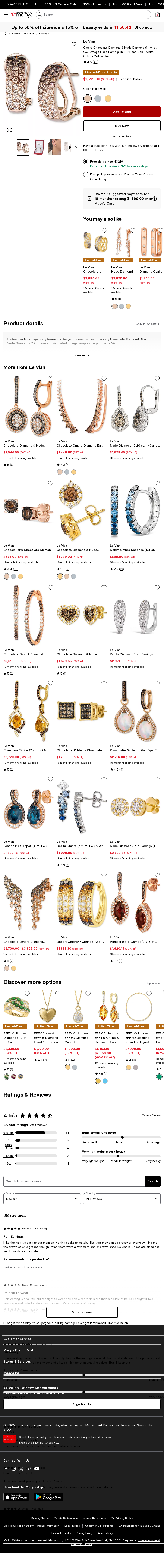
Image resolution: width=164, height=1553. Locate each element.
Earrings (44, 33)
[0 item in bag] (158, 15)
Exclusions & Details (31, 1442)
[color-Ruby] (13, 1076)
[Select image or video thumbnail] (23, 147)
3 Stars (9, 1148)
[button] (42, 97)
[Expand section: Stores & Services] (82, 1361)
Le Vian (89, 41)
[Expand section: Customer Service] (82, 1338)
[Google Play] (48, 1497)
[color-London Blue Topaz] (105, 1081)
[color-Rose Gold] (114, 306)
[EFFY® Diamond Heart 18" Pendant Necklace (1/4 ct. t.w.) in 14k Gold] (47, 1007)
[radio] (114, 306)
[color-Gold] (67, 1067)
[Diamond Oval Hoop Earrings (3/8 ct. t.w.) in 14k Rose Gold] (151, 242)
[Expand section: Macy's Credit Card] (82, 1350)
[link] (95, 279)
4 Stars (8, 1140)
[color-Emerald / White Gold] (159, 1076)
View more (82, 355)
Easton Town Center (138, 174)
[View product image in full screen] (9, 130)
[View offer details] (122, 198)
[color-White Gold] (121, 306)
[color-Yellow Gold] (128, 306)
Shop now (143, 27)
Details (138, 79)
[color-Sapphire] (20, 1076)
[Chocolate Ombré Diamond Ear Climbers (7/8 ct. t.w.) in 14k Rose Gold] (82, 406)
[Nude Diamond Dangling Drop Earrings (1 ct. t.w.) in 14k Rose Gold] (123, 242)
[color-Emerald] (6, 1076)
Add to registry (122, 136)
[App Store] (16, 1497)
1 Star (8, 1163)
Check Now (52, 1442)
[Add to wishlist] (74, 44)
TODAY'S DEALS (16, 4)
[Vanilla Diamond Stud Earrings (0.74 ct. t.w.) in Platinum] (135, 615)
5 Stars (8, 1132)
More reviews (82, 1312)
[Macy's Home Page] (21, 15)
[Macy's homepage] (5, 33)
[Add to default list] (104, 230)
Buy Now (122, 125)
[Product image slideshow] (42, 87)
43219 (118, 161)
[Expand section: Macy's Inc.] (82, 1372)
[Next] (76, 147)
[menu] (6, 14)
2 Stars (8, 1155)
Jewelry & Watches (22, 33)
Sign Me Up (82, 1404)
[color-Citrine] (98, 1081)
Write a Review (151, 1115)
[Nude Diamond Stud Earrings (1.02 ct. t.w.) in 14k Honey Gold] (135, 807)
